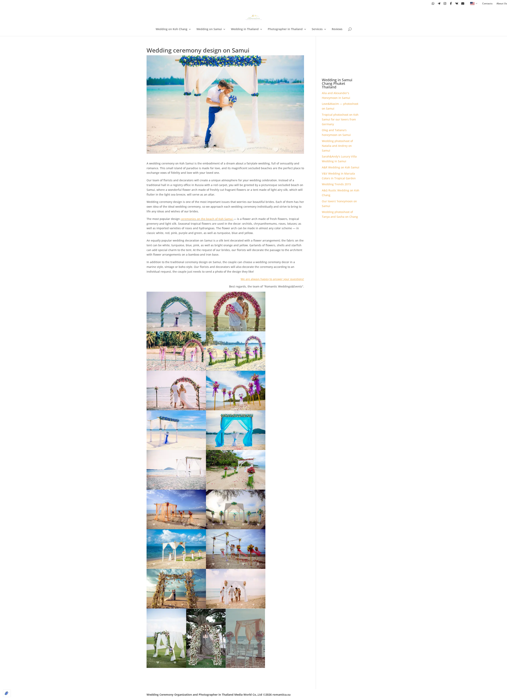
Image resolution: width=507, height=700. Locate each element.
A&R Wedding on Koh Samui (340, 167)
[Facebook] (450, 3)
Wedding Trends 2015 (336, 184)
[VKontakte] (456, 3)
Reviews (337, 29)
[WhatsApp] (433, 3)
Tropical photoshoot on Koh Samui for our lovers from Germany (340, 119)
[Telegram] (438, 3)
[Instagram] (444, 3)
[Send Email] (462, 3)
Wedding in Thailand (245, 29)
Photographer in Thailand (285, 29)
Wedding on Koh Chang (171, 29)
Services (317, 29)
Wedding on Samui (209, 29)
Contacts (487, 3)
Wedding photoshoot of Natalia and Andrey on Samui (337, 145)
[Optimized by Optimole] (7, 693)
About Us (502, 3)
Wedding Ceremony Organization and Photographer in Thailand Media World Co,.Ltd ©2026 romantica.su (219, 694)
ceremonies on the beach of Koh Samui (207, 219)
